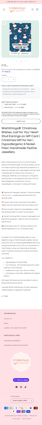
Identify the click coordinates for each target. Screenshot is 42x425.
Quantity (4, 75)
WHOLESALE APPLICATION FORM (16, 345)
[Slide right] (25, 61)
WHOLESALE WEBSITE (12, 340)
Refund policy (33, 415)
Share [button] (6, 296)
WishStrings (12, 415)
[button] (4, 9)
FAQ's (6, 323)
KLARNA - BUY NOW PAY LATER (15, 328)
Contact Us (8, 318)
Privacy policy (16, 418)
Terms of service (26, 418)
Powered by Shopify (22, 415)
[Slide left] (16, 61)
